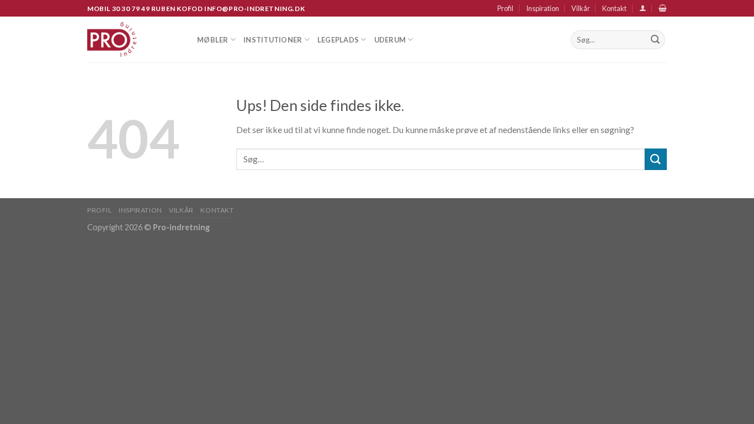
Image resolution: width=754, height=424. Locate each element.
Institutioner (272, 39)
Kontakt (614, 8)
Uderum (390, 39)
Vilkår (580, 8)
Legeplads (338, 39)
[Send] (655, 39)
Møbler (213, 39)
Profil (505, 8)
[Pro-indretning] (133, 39)
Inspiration (542, 8)
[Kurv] (663, 8)
